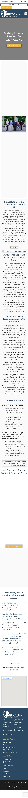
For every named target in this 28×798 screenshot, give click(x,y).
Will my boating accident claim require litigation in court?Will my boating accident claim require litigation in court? (12, 638)
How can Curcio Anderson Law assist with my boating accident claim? (12, 616)
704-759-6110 (14, 5)
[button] (25, 13)
